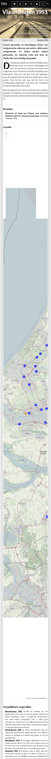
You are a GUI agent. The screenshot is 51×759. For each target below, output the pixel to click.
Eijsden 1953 (8, 40)
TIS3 (4, 4)
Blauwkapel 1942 (12, 740)
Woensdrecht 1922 (13, 730)
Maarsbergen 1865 (13, 711)
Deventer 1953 (42, 40)
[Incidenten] (20, 3)
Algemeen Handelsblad (30, 116)
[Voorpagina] (14, 3)
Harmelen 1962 (11, 751)
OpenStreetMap (33, 698)
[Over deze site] (31, 3)
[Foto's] (26, 3)
